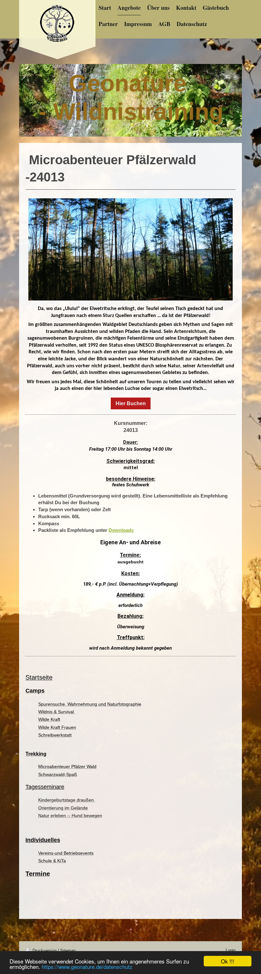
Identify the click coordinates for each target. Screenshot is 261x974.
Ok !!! (227, 961)
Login (231, 950)
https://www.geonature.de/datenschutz (87, 966)
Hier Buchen (131, 403)
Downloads (121, 530)
